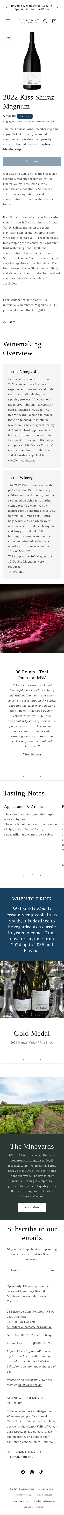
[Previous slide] (23, 776)
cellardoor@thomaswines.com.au (29, 1327)
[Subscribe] (52, 1270)
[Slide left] (23, 875)
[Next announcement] (57, 7)
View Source (32, 754)
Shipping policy (21, 1501)
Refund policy (46, 1489)
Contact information (44, 1501)
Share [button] (11, 321)
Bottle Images (45, 1335)
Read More (32, 1207)
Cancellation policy (34, 1507)
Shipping (7, 121)
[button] (8, 21)
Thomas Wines (26, 1489)
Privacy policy (23, 1494)
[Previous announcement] (7, 7)
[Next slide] (40, 776)
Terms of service (43, 1494)
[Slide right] (40, 875)
